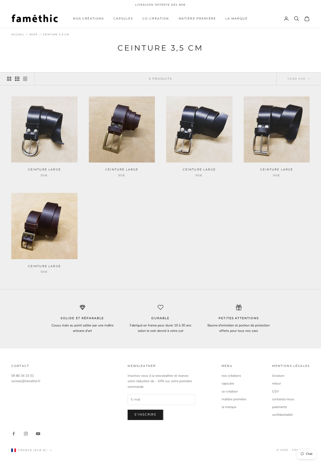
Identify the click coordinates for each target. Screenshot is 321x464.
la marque (236, 18)
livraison (278, 375)
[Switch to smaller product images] (17, 78)
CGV (275, 391)
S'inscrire (145, 414)
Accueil (17, 34)
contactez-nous (283, 399)
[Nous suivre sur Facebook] (13, 433)
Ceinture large (44, 169)
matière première (197, 18)
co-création (155, 18)
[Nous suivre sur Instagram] (25, 433)
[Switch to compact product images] (25, 78)
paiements (279, 407)
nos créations (88, 18)
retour (276, 383)
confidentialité (282, 414)
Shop (33, 34)
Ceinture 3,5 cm (56, 34)
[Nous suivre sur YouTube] (38, 433)
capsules (123, 18)
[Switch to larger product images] (9, 78)
